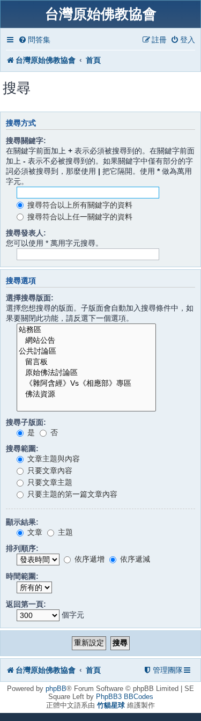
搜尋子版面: (26, 422)
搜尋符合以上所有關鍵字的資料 (78, 205)
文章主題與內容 (52, 458)
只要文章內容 (48, 470)
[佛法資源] (86, 394)
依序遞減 (134, 559)
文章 (33, 532)
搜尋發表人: (26, 233)
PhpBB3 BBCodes (124, 697)
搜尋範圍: (22, 448)
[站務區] (86, 330)
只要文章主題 (48, 482)
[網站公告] (86, 340)
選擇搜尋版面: (30, 297)
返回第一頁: (26, 604)
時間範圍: (22, 576)
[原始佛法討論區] (86, 372)
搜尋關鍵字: (26, 140)
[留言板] (86, 362)
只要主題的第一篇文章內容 (71, 494)
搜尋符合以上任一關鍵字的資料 (78, 216)
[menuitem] (34, 40)
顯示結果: (22, 522)
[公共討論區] (86, 351)
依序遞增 (88, 559)
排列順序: (22, 548)
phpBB (56, 689)
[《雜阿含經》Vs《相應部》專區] (86, 383)
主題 (64, 532)
